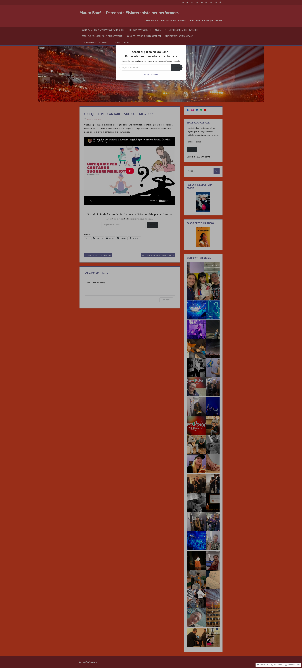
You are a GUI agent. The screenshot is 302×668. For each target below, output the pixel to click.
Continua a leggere (151, 74)
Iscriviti (177, 67)
